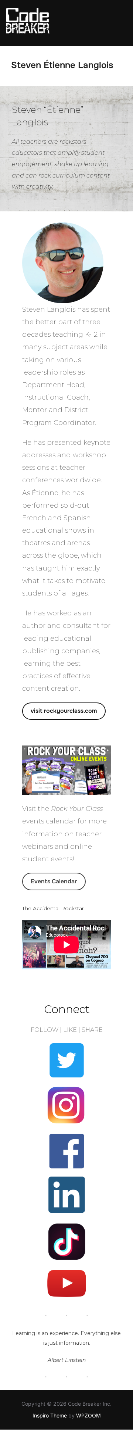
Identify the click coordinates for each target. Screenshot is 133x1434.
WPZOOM (88, 1415)
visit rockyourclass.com (64, 711)
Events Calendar (54, 881)
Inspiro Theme (50, 1415)
